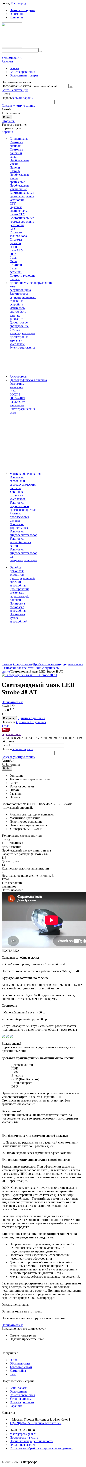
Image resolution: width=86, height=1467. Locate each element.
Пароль (7, 97)
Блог (13, 1374)
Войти (6, 90)
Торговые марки (21, 1367)
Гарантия (16, 1406)
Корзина (7, 132)
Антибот (8, 109)
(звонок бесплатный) (36, 1423)
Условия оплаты (21, 1398)
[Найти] (40, 51)
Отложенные (18, 1391)
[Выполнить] (71, 87)
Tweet (5, 725)
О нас (13, 1360)
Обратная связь (20, 1363)
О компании (18, 13)
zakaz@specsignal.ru (23, 1434)
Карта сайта (18, 1370)
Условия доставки (22, 1402)
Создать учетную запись (18, 105)
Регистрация (19, 90)
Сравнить (23, 722)
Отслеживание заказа (16, 86)
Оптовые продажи (22, 10)
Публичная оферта (22, 1444)
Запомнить (13, 113)
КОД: (5, 705)
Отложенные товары (24, 75)
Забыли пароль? (22, 97)
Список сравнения (22, 71)
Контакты (16, 17)
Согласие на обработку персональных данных (41, 1448)
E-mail (6, 93)
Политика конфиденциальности (31, 1441)
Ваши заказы (18, 1388)
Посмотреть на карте (24, 1437)
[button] (38, 722)
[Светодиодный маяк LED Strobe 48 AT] (29, 675)
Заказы (14, 68)
